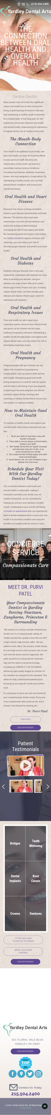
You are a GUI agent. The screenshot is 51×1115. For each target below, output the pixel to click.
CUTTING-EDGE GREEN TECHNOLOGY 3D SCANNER (23, 939)
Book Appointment (25, 727)
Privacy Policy (25, 1107)
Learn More (25, 719)
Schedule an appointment (15, 511)
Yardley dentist (14, 238)
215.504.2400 (25, 1093)
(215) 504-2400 (40, 4)
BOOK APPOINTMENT (25, 962)
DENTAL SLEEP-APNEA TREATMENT (23, 951)
